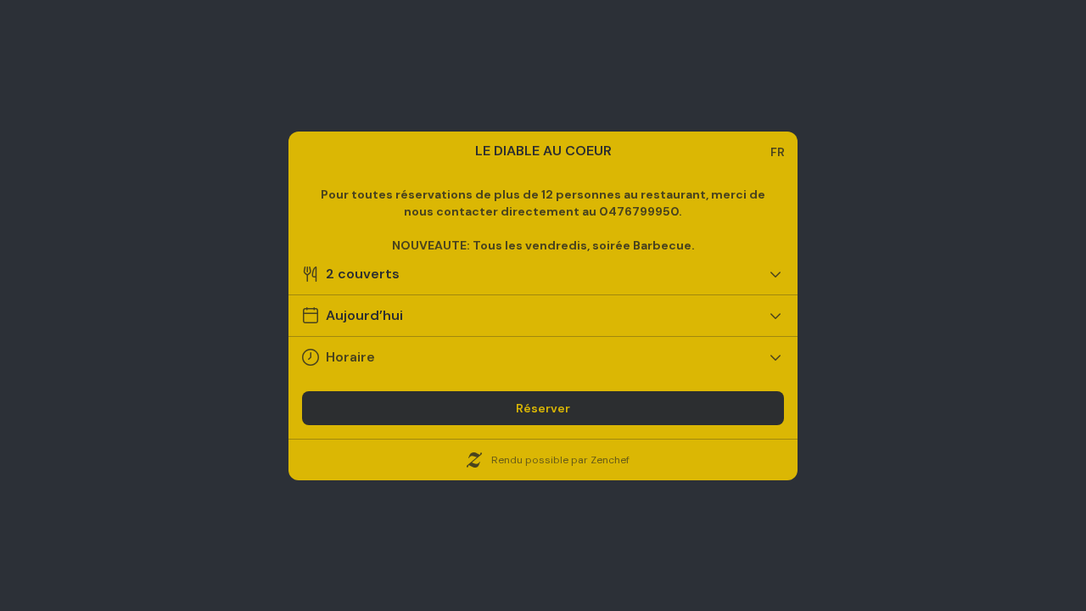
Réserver (543, 408)
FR (777, 152)
